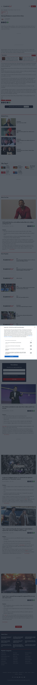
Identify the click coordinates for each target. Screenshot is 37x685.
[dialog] (18, 343)
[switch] (30, 342)
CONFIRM (11, 356)
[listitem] (18, 340)
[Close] (35, 327)
